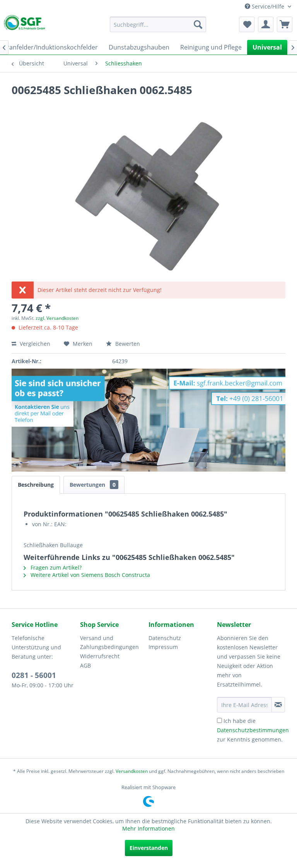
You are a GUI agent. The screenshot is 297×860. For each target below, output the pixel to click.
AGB (85, 665)
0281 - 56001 (34, 675)
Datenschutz (164, 638)
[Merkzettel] (246, 24)
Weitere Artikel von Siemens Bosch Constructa (89, 574)
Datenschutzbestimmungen (253, 730)
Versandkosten (132, 771)
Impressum (163, 647)
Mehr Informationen (148, 828)
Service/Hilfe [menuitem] (268, 6)
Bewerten (127, 343)
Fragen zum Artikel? (55, 567)
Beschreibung (36, 484)
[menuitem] (158, 24)
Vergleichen (34, 343)
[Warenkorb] (284, 24)
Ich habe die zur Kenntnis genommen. (253, 730)
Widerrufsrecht (99, 656)
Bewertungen (93, 484)
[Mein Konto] (265, 24)
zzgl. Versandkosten (57, 318)
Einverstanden (149, 847)
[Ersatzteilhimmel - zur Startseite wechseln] (24, 24)
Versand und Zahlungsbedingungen (109, 642)
